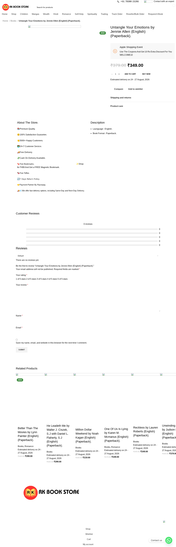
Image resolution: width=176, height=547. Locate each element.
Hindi (116, 495)
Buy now (146, 74)
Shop (93, 508)
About (93, 504)
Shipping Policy (144, 513)
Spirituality (118, 513)
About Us (141, 495)
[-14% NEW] (30, 395)
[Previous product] (167, 21)
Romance (29, 446)
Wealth (117, 504)
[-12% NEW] (88, 396)
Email (19, 328)
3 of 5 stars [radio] (42, 279)
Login (93, 513)
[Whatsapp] (168, 540)
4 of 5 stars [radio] (52, 279)
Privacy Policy (143, 504)
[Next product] (172, 21)
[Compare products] (128, 7)
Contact (94, 500)
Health (116, 500)
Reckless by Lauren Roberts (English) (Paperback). (145, 431)
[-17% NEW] (145, 395)
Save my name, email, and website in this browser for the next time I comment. (51, 343)
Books (14, 21)
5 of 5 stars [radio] (63, 279)
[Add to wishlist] (19, 421)
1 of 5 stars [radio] (21, 279)
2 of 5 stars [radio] (31, 279)
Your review (22, 285)
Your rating (21, 275)
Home (6, 21)
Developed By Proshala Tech (69, 522)
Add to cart (130, 74)
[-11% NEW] (116, 396)
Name (19, 316)
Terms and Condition (146, 508)
